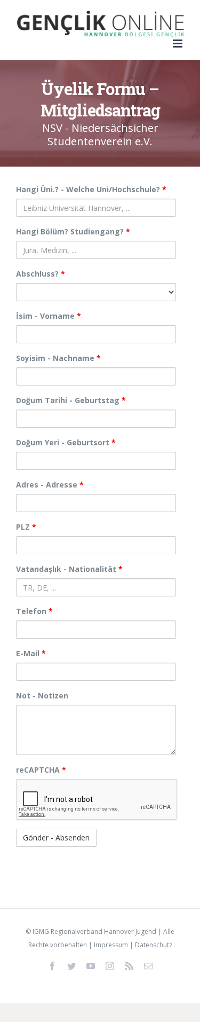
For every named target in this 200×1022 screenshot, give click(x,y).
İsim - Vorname (48, 316)
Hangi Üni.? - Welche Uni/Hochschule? (91, 189)
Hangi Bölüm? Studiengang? (73, 231)
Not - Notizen (42, 695)
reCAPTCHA (41, 770)
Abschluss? (40, 274)
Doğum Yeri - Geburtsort (66, 442)
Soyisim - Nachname (58, 358)
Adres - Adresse (50, 484)
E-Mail (31, 653)
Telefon (34, 611)
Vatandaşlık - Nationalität (69, 569)
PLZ (26, 527)
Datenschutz (153, 944)
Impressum (111, 944)
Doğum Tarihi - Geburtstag (71, 400)
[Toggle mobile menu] (178, 43)
